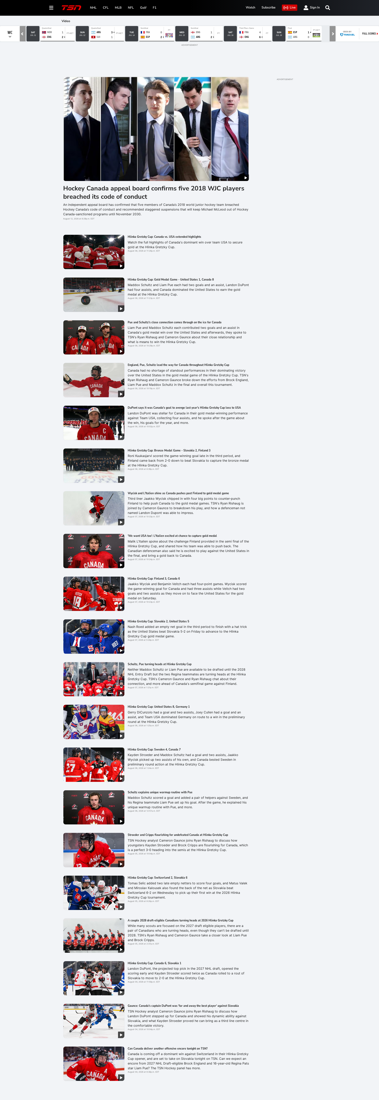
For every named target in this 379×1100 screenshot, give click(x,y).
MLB (118, 8)
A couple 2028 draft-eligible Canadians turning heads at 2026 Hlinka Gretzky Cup (180, 920)
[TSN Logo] (71, 7)
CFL (106, 8)
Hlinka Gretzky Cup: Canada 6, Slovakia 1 (154, 963)
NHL (93, 8)
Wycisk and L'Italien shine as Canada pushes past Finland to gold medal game (178, 493)
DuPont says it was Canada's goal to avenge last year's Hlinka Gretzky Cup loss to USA (184, 408)
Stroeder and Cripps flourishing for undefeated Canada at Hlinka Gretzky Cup (178, 835)
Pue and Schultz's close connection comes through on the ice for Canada (174, 322)
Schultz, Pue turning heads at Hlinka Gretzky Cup (159, 664)
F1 (155, 8)
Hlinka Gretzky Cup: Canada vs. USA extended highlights (164, 237)
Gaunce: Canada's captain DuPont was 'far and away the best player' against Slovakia (183, 1006)
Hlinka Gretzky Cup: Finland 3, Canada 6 (154, 578)
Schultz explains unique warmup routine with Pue (160, 792)
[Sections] (51, 8)
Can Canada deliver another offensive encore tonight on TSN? (167, 1048)
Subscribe (269, 7)
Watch (250, 7)
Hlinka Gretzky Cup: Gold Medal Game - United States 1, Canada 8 (171, 279)
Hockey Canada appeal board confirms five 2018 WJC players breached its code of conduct (153, 192)
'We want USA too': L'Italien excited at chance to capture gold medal (172, 536)
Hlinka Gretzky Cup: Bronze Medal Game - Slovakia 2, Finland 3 (169, 450)
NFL (131, 8)
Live (293, 7)
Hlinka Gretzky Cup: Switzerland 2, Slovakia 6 (157, 877)
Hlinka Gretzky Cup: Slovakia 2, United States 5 (158, 621)
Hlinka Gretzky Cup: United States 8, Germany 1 (159, 707)
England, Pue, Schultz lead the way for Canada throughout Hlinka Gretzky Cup (178, 365)
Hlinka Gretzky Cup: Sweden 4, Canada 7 (154, 749)
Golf (143, 8)
